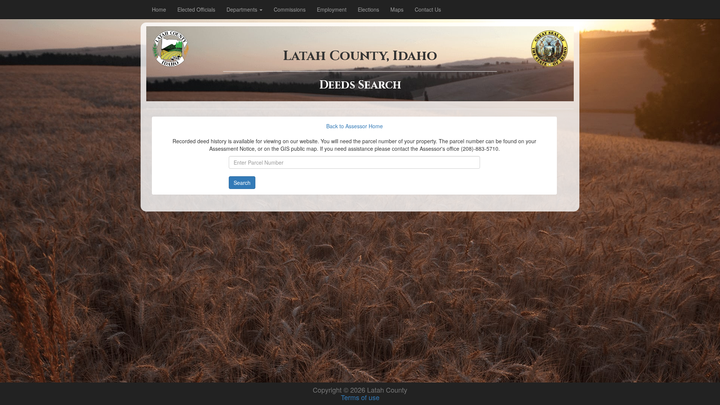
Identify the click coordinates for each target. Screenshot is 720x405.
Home (159, 9)
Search (242, 182)
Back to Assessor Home (354, 126)
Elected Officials (196, 9)
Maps (397, 9)
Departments (242, 9)
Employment (331, 9)
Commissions (290, 9)
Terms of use (360, 397)
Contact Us (428, 9)
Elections (368, 9)
